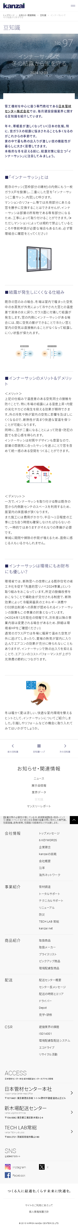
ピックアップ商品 (49, 961)
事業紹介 (13, 886)
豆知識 (43, 15)
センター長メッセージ (52, 987)
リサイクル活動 (48, 1054)
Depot (43, 1008)
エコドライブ (46, 1047)
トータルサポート (49, 894)
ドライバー (45, 1001)
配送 (9, 980)
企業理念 (45, 847)
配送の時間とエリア (51, 994)
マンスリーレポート (39, 806)
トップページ (8, 15)
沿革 (42, 868)
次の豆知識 (65, 751)
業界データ (39, 792)
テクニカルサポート (51, 900)
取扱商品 (45, 940)
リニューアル (47, 907)
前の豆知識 (13, 751)
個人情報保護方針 (39, 1212)
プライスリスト (48, 954)
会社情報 (13, 833)
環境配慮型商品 (49, 968)
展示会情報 (39, 785)
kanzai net (46, 928)
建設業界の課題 (49, 1027)
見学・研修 (45, 1015)
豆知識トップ (39, 751)
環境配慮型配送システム (54, 1040)
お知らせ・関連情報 (27, 15)
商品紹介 (13, 940)
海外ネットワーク (49, 875)
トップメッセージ (49, 833)
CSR (9, 1026)
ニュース (39, 778)
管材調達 (45, 887)
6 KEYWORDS (48, 840)
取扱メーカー (47, 947)
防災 (42, 914)
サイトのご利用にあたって (39, 1205)
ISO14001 (45, 1033)
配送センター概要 (50, 980)
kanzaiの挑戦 (47, 854)
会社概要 (45, 861)
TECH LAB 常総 (49, 921)
